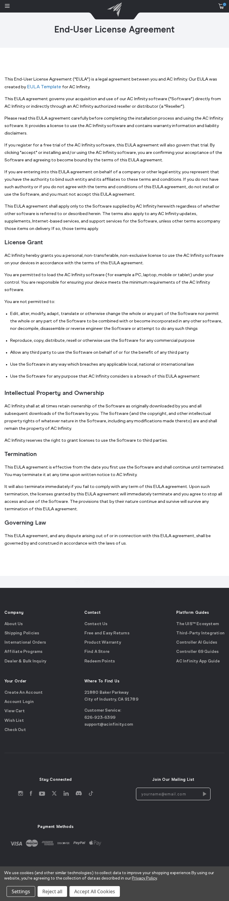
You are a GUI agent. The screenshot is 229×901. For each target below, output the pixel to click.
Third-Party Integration (200, 633)
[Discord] (79, 794)
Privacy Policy (144, 878)
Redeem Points (99, 661)
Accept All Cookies (94, 891)
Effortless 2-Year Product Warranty (119, 581)
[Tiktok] (91, 794)
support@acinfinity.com (108, 724)
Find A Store (96, 652)
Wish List (14, 720)
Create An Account (23, 692)
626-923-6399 (99, 717)
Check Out (15, 730)
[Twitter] (54, 794)
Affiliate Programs (23, 652)
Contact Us (96, 624)
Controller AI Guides (196, 642)
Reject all (52, 891)
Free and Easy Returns (106, 633)
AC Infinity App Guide (198, 661)
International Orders (25, 642)
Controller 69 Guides (197, 652)
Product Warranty (102, 642)
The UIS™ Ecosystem (197, 624)
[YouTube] (42, 794)
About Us (13, 624)
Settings (21, 891)
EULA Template (44, 87)
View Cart (14, 711)
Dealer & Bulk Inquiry (25, 661)
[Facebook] (31, 794)
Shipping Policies (21, 633)
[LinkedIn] (66, 794)
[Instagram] (20, 794)
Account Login (19, 702)
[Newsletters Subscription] (204, 794)
